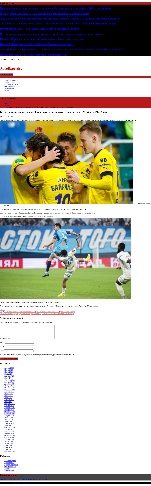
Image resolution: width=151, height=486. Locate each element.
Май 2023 (8, 445)
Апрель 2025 (9, 400)
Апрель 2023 (9, 447)
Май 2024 (8, 422)
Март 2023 (8, 449)
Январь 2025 (9, 406)
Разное (7, 90)
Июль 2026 (8, 370)
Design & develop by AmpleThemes (25, 483)
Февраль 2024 (9, 427)
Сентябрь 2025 (9, 390)
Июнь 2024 (8, 420)
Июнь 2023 (8, 443)
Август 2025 (9, 392)
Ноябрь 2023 (9, 433)
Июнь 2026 (8, 372)
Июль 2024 (8, 418)
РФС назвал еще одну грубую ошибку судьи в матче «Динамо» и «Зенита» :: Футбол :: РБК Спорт (37, 314)
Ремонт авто (9, 88)
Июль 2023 (8, 441)
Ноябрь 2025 (9, 386)
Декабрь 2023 (9, 431)
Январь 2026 (9, 382)
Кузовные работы (11, 84)
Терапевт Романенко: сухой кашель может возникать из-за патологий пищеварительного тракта (58, 23)
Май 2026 (8, 374)
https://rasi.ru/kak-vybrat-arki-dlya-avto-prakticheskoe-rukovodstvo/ (23, 479)
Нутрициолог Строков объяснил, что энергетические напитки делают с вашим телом (51, 34)
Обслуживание (10, 86)
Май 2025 (8, 398)
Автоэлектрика (10, 80)
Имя (2, 342)
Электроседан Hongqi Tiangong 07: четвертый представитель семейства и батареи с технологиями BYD (62, 49)
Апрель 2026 (9, 376)
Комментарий (6, 338)
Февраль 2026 (9, 380)
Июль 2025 (8, 394)
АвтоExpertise (11, 68)
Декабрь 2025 (9, 384)
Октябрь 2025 (9, 388)
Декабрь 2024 (9, 408)
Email (2, 346)
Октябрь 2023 (9, 435)
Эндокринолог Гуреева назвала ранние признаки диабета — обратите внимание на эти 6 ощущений (60, 18)
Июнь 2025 (8, 396)
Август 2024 (9, 416)
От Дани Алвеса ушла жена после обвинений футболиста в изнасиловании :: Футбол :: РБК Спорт (37, 312)
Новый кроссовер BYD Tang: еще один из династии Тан (33, 54)
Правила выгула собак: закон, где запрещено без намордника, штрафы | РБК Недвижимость (56, 8)
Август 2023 (9, 439)
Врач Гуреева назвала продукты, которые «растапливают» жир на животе (44, 13)
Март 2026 (8, 378)
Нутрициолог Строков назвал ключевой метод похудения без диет (39, 28)
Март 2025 (8, 402)
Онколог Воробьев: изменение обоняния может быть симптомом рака (42, 39)
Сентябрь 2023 (9, 437)
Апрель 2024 (9, 423)
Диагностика (9, 82)
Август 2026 (9, 368)
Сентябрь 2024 (9, 414)
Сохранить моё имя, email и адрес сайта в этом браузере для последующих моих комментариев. (39, 355)
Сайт (2, 350)
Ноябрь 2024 (9, 410)
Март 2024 (8, 425)
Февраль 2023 (9, 451)
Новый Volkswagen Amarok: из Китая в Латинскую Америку (36, 44)
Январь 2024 (9, 429)
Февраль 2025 (9, 404)
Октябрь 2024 (9, 412)
